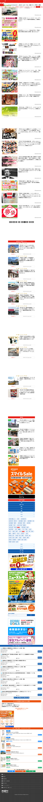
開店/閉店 (17, 6)
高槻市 (10, 533)
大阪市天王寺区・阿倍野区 (21, 525)
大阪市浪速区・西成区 (25, 527)
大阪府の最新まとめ (12, 518)
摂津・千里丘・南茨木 (29, 531)
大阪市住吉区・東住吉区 (14, 527)
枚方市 (18, 533)
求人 (13, 6)
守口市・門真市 (24, 529)
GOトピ (2, 6)
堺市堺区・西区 (11, 535)
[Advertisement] (21, 122)
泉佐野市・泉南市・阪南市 (22, 539)
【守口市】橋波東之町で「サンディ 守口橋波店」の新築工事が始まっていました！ (27, 379)
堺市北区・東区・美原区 (20, 535)
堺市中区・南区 (27, 535)
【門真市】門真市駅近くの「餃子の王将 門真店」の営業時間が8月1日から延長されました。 (27, 271)
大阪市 (18, 518)
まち (31, 6)
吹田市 (30, 529)
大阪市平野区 (11, 529)
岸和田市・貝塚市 (26, 537)
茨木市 (10, 531)
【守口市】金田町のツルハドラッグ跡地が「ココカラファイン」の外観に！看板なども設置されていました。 (26, 421)
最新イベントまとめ (8, 6)
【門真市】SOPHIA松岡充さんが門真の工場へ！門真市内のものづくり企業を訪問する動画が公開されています (27, 338)
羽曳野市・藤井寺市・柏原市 (13, 541)
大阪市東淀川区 (23, 518)
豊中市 (21, 531)
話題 (34, 6)
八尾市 (27, 533)
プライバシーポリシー (6, 785)
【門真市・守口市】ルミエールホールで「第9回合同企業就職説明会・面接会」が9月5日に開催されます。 (27, 457)
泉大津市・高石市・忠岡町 (13, 537)
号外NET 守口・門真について (7, 787)
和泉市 (20, 537)
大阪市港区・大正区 (12, 525)
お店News (21, 6)
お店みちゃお (27, 6)
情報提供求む (5, 778)
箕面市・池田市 (15, 531)
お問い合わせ (5, 783)
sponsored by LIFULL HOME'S (25, 728)
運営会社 (4, 776)
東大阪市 (22, 533)
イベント (38, 6)
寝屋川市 (14, 533)
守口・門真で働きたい (17, 645)
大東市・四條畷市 (18, 529)
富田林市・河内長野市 (12, 539)
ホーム (4, 774)
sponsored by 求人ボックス (26, 645)
